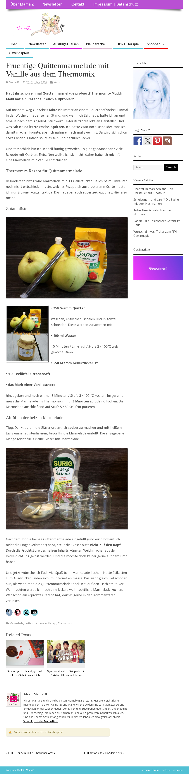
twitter (155, 770)
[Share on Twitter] (26, 612)
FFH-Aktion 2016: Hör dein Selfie (103, 753)
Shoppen (153, 44)
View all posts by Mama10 (40, 721)
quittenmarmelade (36, 623)
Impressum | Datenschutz (115, 4)
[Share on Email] (35, 612)
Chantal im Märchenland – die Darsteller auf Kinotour (153, 191)
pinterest (166, 770)
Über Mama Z (22, 4)
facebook (145, 770)
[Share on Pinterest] (18, 612)
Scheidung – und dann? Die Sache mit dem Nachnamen (156, 202)
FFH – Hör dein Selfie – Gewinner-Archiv (31, 753)
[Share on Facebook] (9, 612)
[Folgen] (137, 140)
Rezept (52, 623)
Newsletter (52, 4)
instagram (178, 770)
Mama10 (14, 82)
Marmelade (16, 623)
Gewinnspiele (19, 53)
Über (13, 44)
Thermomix (65, 623)
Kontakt (78, 4)
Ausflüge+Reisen (66, 44)
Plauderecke (95, 44)
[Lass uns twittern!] (147, 140)
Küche (57, 82)
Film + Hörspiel (128, 44)
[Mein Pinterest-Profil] (157, 140)
